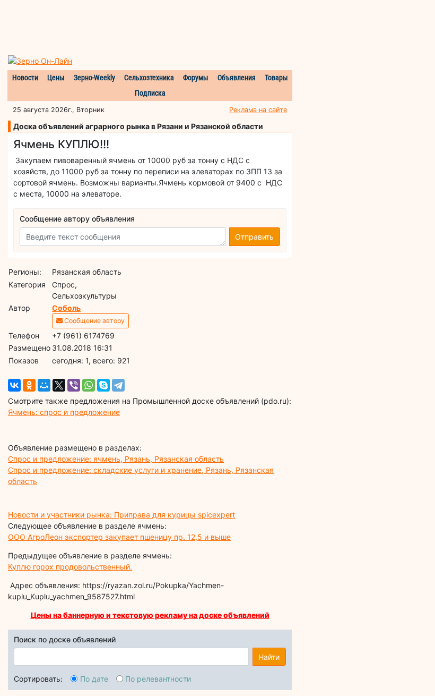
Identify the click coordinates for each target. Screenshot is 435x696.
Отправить (254, 236)
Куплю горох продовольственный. (70, 566)
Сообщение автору (94, 321)
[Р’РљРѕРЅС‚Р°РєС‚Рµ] (14, 385)
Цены (56, 77)
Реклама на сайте (258, 110)
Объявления (237, 77)
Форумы (195, 77)
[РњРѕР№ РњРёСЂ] (44, 385)
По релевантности (158, 678)
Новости (25, 77)
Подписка (150, 93)
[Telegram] (118, 385)
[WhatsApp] (88, 385)
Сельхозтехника (149, 77)
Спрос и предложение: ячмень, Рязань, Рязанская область (116, 458)
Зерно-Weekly (94, 77)
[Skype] (103, 385)
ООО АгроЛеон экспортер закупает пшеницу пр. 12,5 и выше (119, 536)
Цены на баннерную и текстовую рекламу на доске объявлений (150, 614)
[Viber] (73, 385)
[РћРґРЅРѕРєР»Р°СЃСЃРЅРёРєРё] (29, 385)
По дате (94, 678)
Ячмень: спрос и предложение (64, 412)
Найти (269, 656)
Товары (276, 77)
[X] (59, 385)
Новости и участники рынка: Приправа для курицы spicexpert (121, 514)
